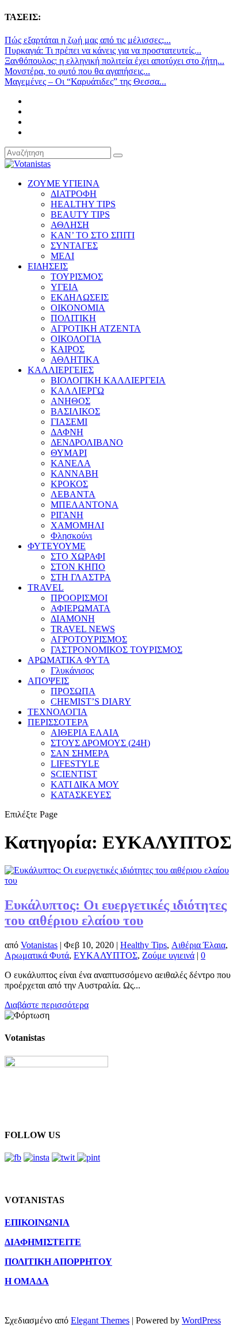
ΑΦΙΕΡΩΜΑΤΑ (80, 608)
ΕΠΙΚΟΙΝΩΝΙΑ (37, 1222)
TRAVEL (46, 587)
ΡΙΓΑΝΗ (67, 515)
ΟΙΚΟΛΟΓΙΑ (76, 339)
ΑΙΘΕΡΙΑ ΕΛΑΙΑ (85, 732)
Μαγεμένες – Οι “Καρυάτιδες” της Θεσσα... (85, 81)
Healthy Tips (143, 945)
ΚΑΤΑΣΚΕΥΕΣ (81, 795)
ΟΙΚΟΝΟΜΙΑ (78, 308)
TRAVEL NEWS (83, 629)
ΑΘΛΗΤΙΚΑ (75, 359)
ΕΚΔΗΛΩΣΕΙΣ (80, 297)
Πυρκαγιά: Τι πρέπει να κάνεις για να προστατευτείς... (103, 50)
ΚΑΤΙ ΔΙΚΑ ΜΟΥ (85, 784)
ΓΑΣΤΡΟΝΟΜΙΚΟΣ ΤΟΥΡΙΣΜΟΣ (116, 650)
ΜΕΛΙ (62, 256)
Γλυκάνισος (72, 670)
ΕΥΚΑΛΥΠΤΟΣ (105, 955)
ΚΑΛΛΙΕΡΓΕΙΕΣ (61, 370)
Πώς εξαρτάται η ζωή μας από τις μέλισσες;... (88, 40)
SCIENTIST (74, 774)
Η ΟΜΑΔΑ (27, 1281)
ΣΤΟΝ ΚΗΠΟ (78, 567)
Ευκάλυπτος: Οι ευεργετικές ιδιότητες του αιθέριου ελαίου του (116, 912)
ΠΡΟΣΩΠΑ (73, 691)
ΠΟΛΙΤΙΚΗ (73, 318)
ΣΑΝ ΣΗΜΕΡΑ (80, 753)
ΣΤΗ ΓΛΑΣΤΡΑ (81, 577)
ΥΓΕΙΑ (64, 287)
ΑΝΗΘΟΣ (70, 401)
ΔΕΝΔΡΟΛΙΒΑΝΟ (87, 442)
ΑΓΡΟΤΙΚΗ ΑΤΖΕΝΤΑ (96, 328)
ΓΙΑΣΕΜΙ (69, 422)
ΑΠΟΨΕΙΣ (48, 681)
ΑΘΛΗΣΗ (70, 225)
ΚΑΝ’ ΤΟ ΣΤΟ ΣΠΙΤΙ (93, 235)
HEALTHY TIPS (83, 204)
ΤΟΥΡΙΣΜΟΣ (77, 277)
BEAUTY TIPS (80, 214)
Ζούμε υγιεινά (168, 955)
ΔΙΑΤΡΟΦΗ (74, 194)
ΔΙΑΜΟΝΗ (73, 618)
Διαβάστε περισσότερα (47, 1005)
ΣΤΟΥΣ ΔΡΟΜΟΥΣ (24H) (100, 743)
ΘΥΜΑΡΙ (69, 453)
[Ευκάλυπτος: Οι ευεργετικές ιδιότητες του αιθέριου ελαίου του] (118, 880)
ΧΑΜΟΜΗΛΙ (77, 525)
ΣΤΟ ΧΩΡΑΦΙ (78, 556)
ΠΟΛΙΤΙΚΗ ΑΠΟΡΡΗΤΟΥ (58, 1261)
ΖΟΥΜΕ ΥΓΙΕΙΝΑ (64, 183)
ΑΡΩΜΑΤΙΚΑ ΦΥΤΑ (69, 660)
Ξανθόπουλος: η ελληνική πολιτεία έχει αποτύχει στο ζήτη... (114, 61)
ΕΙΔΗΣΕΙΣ (48, 266)
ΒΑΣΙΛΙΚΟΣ (75, 411)
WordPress (201, 1320)
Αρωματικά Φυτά (37, 955)
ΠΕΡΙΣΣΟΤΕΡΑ (58, 722)
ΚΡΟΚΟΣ (69, 484)
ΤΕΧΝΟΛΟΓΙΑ (57, 712)
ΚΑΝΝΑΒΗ (74, 473)
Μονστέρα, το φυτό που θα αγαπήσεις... (77, 71)
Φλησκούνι (71, 536)
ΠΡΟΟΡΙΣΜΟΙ (79, 598)
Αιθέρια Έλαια (198, 945)
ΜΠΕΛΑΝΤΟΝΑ (84, 504)
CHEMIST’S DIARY (91, 701)
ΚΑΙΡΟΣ (68, 349)
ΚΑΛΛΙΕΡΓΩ (77, 390)
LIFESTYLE (75, 764)
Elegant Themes (100, 1320)
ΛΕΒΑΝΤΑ (73, 494)
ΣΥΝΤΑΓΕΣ (74, 245)
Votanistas (39, 945)
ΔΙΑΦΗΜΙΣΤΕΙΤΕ (43, 1242)
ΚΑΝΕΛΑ (71, 463)
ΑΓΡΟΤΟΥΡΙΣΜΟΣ (89, 639)
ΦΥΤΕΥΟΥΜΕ (57, 546)
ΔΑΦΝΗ (67, 432)
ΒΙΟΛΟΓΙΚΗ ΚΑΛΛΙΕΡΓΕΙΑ (108, 380)
